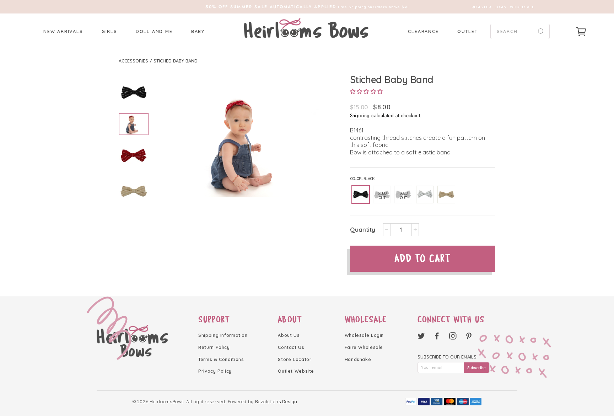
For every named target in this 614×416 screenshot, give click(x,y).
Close (307, 246)
